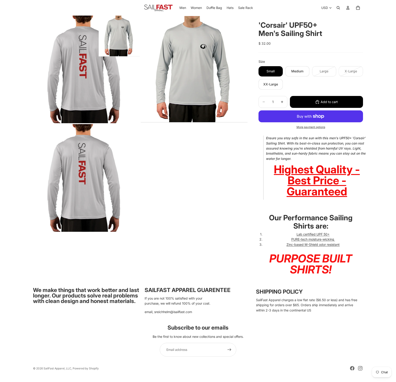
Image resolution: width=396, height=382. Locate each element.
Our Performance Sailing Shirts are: (310, 221)
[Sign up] (229, 350)
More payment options (311, 127)
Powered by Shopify (86, 368)
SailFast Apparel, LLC (57, 368)
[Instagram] (360, 368)
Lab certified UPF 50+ (313, 234)
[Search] (338, 8)
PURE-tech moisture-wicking (312, 239)
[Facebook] (352, 368)
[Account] (348, 8)
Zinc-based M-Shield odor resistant (313, 244)
